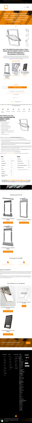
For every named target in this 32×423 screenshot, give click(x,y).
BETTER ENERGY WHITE (12, 91)
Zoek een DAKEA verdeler (16, 365)
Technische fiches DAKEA (16, 361)
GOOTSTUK (21, 378)
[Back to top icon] (16, 416)
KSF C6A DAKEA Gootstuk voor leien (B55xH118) (24, 219)
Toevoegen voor (7, 78)
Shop (4, 358)
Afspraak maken (5, 363)
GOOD (20, 374)
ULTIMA (22, 390)
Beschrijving (12, 101)
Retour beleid (10, 359)
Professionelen (27, 2)
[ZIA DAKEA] (16, 67)
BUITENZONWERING (21, 369)
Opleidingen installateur (16, 368)
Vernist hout (20, 403)
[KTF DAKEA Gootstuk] (7, 69)
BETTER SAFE (21, 362)
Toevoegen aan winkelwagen (17, 87)
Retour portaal (10, 362)
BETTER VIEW (21, 366)
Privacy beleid (10, 365)
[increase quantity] (7, 87)
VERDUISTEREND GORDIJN (22, 401)
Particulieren (22, 2)
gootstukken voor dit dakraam (10, 153)
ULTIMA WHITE (21, 399)
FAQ (9, 369)
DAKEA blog (5, 365)
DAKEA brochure (5, 370)
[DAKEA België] (6, 7)
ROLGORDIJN (21, 384)
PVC (20, 380)
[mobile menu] (24, 7)
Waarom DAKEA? (5, 360)
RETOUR (21, 381)
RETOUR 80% (19, 91)
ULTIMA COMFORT (21, 392)
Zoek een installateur (5, 373)
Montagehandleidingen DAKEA (16, 359)
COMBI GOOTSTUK (21, 371)
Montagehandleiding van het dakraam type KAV (8, 264)
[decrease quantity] (3, 87)
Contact (5, 375)
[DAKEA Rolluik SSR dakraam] (25, 67)
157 (19, 356)
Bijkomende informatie (18, 101)
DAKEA (16, 91)
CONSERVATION (21, 372)
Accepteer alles (27, 419)
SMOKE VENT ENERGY (21, 388)
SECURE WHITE (21, 386)
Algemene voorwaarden (10, 367)
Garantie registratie (5, 368)
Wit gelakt (23, 91)
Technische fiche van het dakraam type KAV (24, 264)
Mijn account (10, 357)
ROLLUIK (20, 385)
